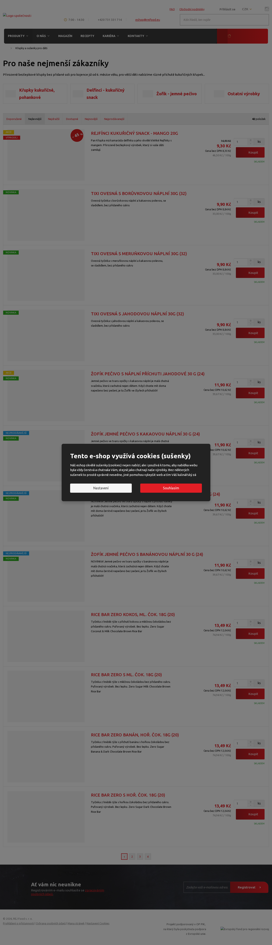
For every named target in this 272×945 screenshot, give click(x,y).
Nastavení (101, 488)
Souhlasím (171, 488)
